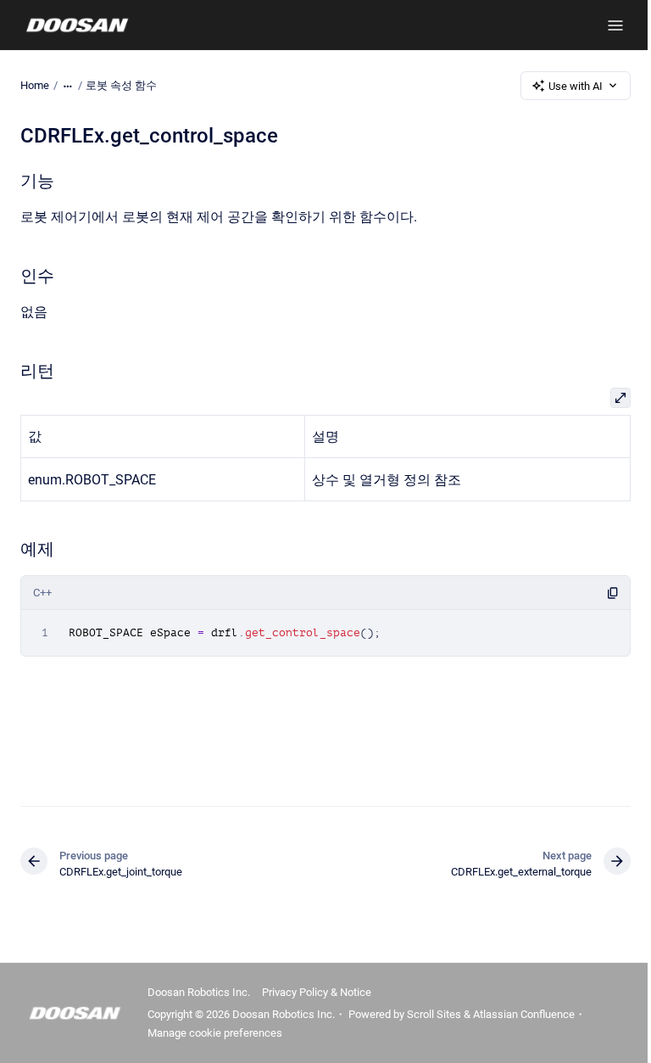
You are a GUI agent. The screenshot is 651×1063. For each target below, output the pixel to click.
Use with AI (575, 86)
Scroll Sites (434, 1014)
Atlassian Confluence (524, 1014)
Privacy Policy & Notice (316, 992)
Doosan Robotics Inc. (198, 992)
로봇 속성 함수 (121, 85)
